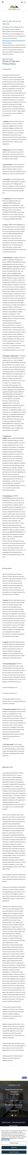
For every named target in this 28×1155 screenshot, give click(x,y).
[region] (14, 1140)
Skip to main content (7, 59)
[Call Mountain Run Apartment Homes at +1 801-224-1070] (25, 2)
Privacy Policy (13, 1125)
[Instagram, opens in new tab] (15, 1115)
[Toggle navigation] (2, 2)
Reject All (14, 1147)
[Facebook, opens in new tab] (12, 1115)
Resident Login (6, 1122)
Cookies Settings (14, 1143)
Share (25, 1077)
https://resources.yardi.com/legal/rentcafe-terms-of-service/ (13, 42)
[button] (22, 2)
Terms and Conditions (18, 1122)
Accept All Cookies (14, 1152)
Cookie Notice (5, 1140)
